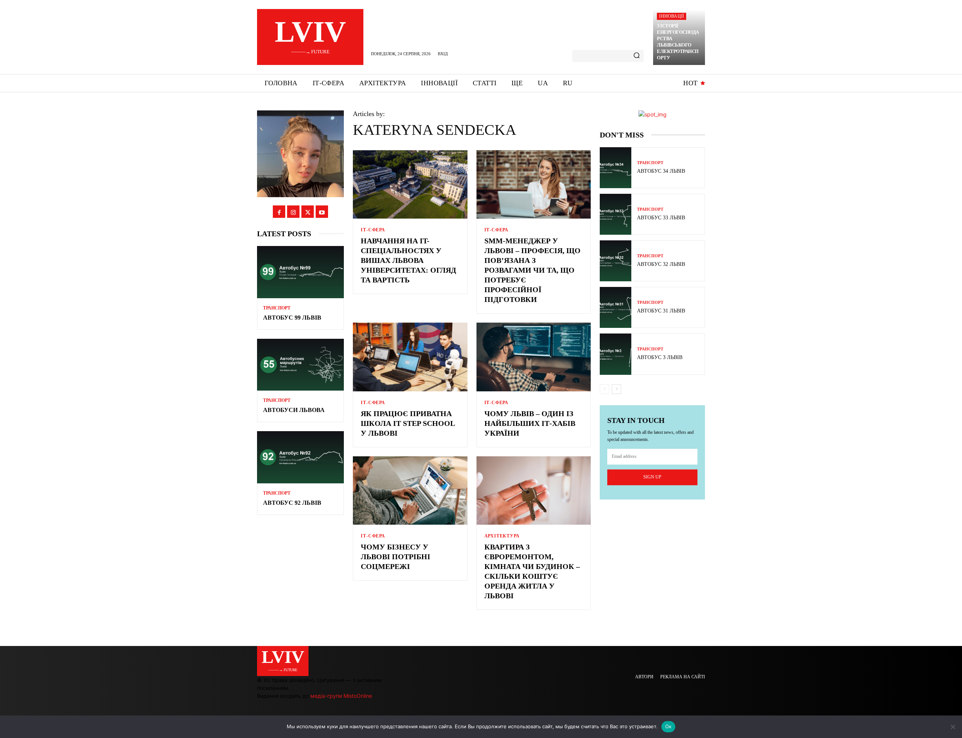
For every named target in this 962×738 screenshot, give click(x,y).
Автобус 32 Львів (661, 264)
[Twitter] (307, 211)
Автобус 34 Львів (661, 171)
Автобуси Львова (294, 410)
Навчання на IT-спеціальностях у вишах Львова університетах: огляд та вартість (408, 260)
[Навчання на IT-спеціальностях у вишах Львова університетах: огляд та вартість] (410, 184)
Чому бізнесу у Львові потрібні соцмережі (395, 556)
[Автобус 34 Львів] (615, 167)
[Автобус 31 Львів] (615, 307)
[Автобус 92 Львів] (300, 457)
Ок (668, 726)
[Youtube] (322, 211)
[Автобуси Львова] (300, 365)
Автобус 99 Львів (292, 317)
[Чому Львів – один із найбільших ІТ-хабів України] (533, 357)
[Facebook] (279, 211)
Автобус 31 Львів (661, 311)
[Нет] (952, 726)
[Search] (636, 56)
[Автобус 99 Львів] (300, 272)
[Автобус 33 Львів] (615, 214)
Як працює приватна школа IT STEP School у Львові (408, 423)
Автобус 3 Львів (659, 357)
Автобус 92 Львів (292, 503)
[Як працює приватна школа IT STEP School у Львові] (410, 357)
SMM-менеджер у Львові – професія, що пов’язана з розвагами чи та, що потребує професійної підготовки (532, 270)
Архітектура (502, 536)
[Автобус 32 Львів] (615, 260)
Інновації (671, 16)
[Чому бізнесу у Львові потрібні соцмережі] (410, 490)
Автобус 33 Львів (661, 217)
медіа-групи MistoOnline (341, 696)
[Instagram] (293, 211)
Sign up (652, 477)
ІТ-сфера (373, 230)
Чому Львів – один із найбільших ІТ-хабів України (529, 423)
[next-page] (616, 389)
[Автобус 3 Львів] (615, 354)
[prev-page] (604, 389)
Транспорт (276, 308)
